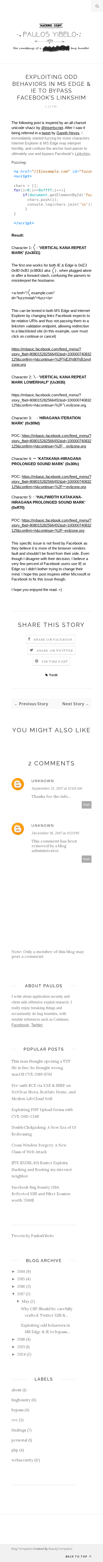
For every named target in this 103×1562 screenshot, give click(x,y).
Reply (86, 804)
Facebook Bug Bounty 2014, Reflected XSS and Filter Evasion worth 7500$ (41, 1194)
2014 (21, 1271)
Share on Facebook (53, 639)
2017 (21, 1293)
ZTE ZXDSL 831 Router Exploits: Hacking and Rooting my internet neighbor (42, 1169)
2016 (21, 1286)
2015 (21, 1279)
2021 (21, 1346)
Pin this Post (55, 661)
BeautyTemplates (60, 1549)
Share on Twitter (55, 650)
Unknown (43, 780)
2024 (21, 1354)
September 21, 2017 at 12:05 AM (57, 788)
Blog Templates (22, 1549)
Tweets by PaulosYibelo (33, 1235)
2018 (21, 1339)
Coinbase (61, 1019)
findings (19, 1430)
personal (19, 1440)
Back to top (77, 1556)
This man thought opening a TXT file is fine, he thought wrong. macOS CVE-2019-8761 (41, 1068)
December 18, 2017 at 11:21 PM (55, 833)
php (15, 1450)
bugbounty (21, 1400)
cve (15, 1420)
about (17, 1390)
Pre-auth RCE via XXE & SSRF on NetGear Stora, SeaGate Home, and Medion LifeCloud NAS (44, 1092)
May (25, 1301)
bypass (18, 1410)
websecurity (22, 1460)
